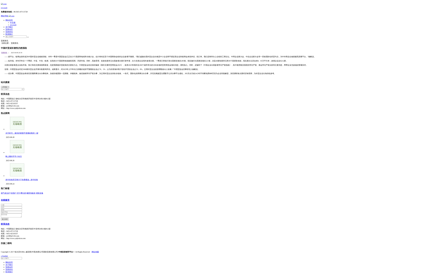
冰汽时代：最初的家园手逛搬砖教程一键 (21, 133)
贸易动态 (9, 29)
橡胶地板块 (31, 193)
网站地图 (95, 252)
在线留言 (5, 200)
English (5, 256)
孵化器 (23, 193)
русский (4, 8)
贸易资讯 (9, 32)
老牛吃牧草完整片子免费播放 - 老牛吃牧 (21, 180)
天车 (18, 193)
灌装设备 (39, 193)
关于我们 (9, 27)
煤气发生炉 (5, 193)
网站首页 (9, 20)
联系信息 (5, 224)
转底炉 (13, 193)
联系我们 (9, 34)
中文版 (12, 23)
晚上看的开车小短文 (13, 156)
